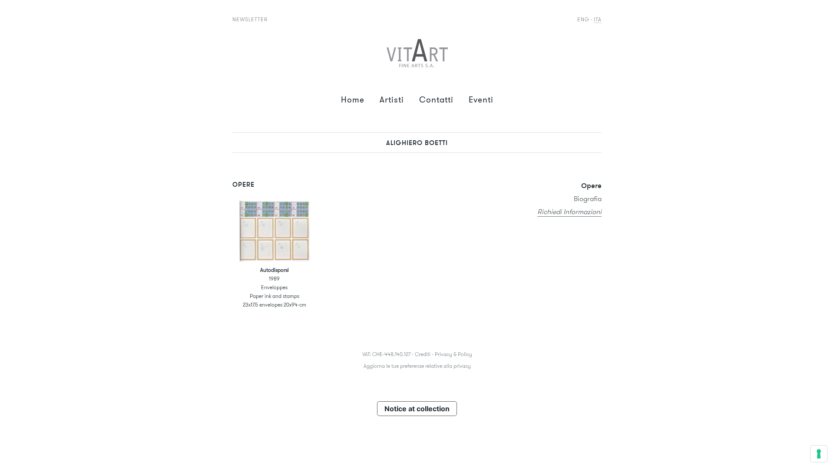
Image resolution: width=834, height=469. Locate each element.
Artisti (392, 100)
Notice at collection (417, 408)
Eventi (481, 100)
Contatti (436, 100)
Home (352, 100)
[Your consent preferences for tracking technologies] (819, 454)
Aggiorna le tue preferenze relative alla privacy (417, 366)
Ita (598, 19)
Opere (591, 185)
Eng (583, 19)
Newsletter (250, 19)
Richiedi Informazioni (569, 212)
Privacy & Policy (453, 354)
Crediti (422, 354)
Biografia (588, 199)
